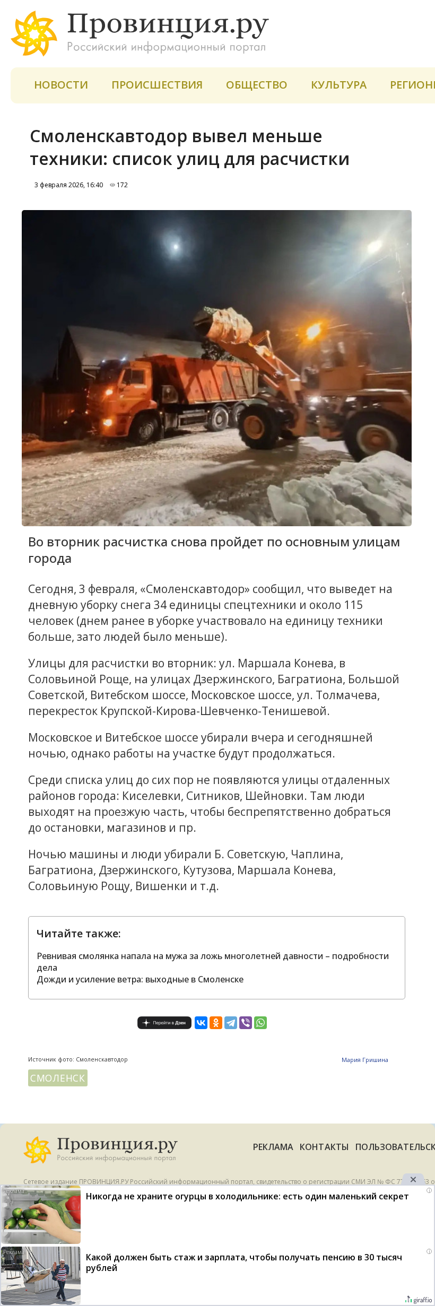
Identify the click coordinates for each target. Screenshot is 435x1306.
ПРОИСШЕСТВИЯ (157, 84)
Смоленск (57, 1078)
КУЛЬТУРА (339, 84)
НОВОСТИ (61, 84)
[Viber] (245, 1022)
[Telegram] (230, 1022)
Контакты (324, 1147)
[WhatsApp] (260, 1022)
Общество (257, 84)
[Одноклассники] (216, 1022)
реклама (273, 1147)
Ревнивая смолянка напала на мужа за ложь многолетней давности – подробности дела (213, 961)
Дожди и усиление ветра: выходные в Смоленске (140, 979)
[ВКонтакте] (201, 1022)
